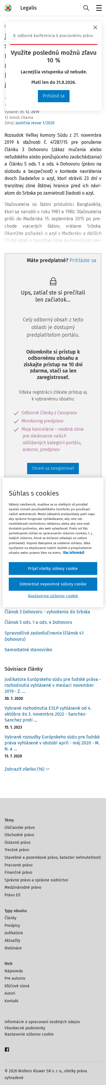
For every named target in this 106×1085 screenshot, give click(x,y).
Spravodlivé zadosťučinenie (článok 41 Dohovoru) (44, 636)
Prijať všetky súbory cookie (53, 568)
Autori (10, 993)
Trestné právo (17, 849)
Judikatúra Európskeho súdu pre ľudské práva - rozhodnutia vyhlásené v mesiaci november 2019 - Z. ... (53, 685)
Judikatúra (14, 933)
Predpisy (12, 925)
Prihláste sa (83, 260)
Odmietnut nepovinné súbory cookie (53, 584)
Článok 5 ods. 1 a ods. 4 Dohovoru (38, 622)
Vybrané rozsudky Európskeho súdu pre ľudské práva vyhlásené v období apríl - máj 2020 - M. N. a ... (52, 742)
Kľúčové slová (17, 986)
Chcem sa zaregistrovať (53, 468)
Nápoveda (14, 971)
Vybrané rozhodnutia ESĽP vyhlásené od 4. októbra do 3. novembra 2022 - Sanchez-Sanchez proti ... (48, 714)
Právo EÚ (12, 895)
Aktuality (12, 940)
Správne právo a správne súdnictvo (36, 880)
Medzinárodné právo (23, 887)
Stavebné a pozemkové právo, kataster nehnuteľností (53, 857)
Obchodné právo (19, 835)
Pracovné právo (19, 865)
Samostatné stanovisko (28, 649)
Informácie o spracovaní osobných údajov (42, 1021)
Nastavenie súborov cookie (29, 1034)
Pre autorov (15, 978)
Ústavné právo (18, 842)
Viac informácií (73, 552)
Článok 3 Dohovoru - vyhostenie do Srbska (47, 612)
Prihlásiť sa (54, 96)
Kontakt (11, 1001)
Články (10, 918)
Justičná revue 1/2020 (35, 123)
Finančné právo (18, 872)
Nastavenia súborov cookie (53, 595)
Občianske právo (20, 827)
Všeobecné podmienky (25, 1028)
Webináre (13, 948)
